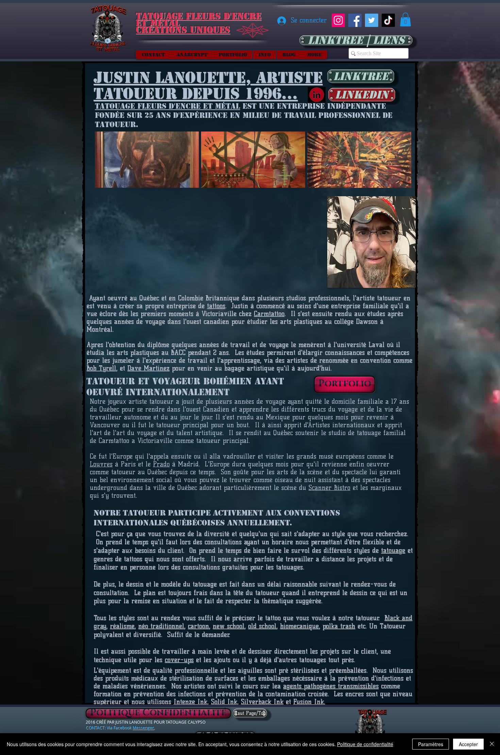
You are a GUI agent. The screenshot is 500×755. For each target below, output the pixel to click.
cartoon (198, 626)
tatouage (393, 550)
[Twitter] (371, 20)
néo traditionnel (161, 626)
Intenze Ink (190, 702)
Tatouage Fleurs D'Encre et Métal (167, 106)
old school (262, 626)
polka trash (338, 626)
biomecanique (299, 626)
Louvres (101, 464)
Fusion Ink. (309, 702)
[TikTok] (388, 20)
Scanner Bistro (329, 488)
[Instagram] (338, 20)
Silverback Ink (262, 702)
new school (228, 626)
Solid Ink (224, 702)
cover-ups (179, 660)
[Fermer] (492, 744)
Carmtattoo (269, 314)
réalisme (122, 626)
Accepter (468, 744)
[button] (405, 20)
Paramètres (430, 744)
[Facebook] (355, 20)
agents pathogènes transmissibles (331, 686)
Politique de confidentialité (365, 744)
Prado (161, 464)
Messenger (143, 727)
